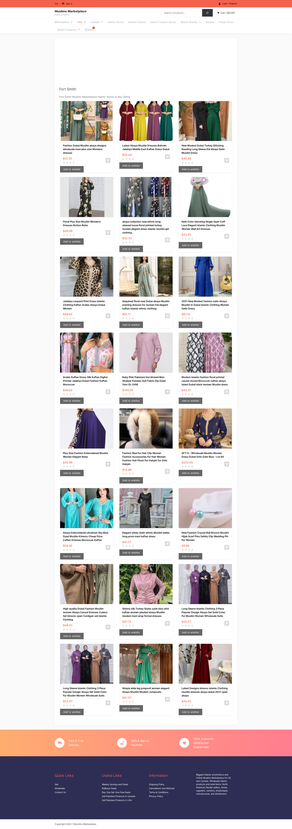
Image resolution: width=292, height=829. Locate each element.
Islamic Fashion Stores (163, 22)
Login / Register (229, 3)
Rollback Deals (109, 788)
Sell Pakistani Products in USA (117, 800)
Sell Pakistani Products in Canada (118, 796)
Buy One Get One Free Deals (116, 792)
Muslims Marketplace (71, 11)
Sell (56, 3)
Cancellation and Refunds (161, 788)
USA (79, 22)
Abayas (210, 22)
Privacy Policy (156, 796)
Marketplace (62, 22)
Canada (94, 22)
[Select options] (108, 160)
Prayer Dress (226, 22)
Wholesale (60, 788)
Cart (228, 12)
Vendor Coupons (66, 29)
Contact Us (60, 792)
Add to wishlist (71, 169)
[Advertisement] (146, 64)
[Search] (207, 12)
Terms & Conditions (158, 792)
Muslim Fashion (137, 22)
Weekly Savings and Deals (115, 784)
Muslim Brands (189, 22)
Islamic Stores (116, 22)
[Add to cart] (167, 391)
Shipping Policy (156, 784)
